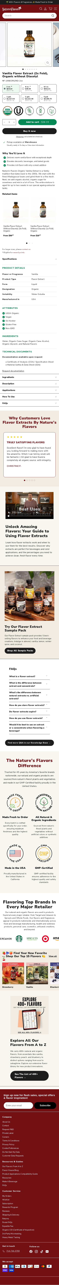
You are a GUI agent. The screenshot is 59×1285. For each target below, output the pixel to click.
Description (8, 383)
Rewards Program (10, 1207)
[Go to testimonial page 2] (27, 480)
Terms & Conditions (10, 1140)
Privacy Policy (8, 1144)
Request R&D (8, 1129)
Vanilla (29, 987)
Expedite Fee (7, 1226)
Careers (5, 1137)
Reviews (6, 1211)
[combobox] (29, 15)
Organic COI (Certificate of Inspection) (18, 1230)
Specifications (9, 259)
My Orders (6, 1196)
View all (53, 956)
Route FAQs (7, 1222)
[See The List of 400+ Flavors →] (29, 1015)
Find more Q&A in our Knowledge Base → (29, 742)
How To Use (8, 396)
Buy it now (29, 131)
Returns (5, 1218)
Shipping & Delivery (10, 1215)
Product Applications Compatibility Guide (20, 1174)
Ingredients (8, 377)
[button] (50, 9)
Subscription (7, 1203)
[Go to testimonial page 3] (29, 480)
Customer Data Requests (13, 1156)
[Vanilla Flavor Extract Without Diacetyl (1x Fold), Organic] (43, 210)
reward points (19, 252)
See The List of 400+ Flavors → (26, 1076)
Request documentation (13, 371)
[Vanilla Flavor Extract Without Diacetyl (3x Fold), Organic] (16, 210)
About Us (6, 1122)
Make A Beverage (9, 1181)
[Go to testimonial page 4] (32, 480)
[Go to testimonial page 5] (34, 480)
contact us (26, 249)
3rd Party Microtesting (11, 1234)
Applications (8, 390)
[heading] (12, 8)
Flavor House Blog (10, 1170)
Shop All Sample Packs (20, 650)
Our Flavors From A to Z (12, 1166)
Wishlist (5, 1200)
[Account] (45, 9)
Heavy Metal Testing (11, 1237)
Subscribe (45, 1105)
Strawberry (7, 987)
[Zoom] (47, 62)
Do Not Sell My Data (11, 1152)
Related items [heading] (9, 194)
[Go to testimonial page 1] (24, 480)
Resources (6, 1178)
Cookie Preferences (10, 1148)
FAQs (5, 403)
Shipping (20, 137)
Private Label (8, 1133)
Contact (5, 1125)
